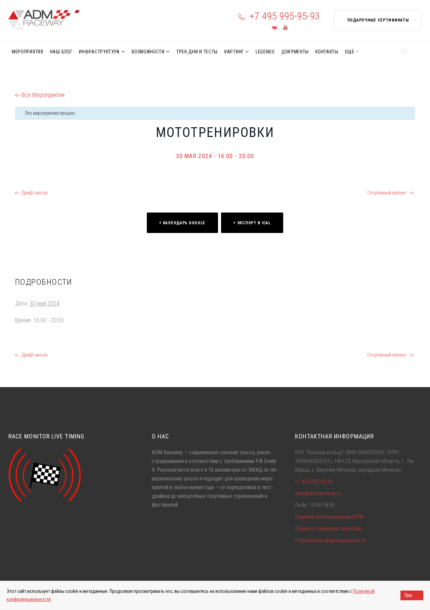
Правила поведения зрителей (328, 528)
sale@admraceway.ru (318, 493)
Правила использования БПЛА (329, 517)
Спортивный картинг (386, 192)
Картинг (234, 51)
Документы (295, 51)
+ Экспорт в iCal (252, 223)
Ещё (349, 51)
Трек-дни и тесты (197, 51)
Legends (265, 51)
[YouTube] (285, 28)
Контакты (326, 51)
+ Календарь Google (182, 223)
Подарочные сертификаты (378, 20)
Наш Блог (61, 51)
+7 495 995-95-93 (284, 16)
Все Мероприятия (43, 94)
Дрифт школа (34, 192)
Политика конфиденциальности (330, 540)
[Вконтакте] (274, 28)
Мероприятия (27, 51)
